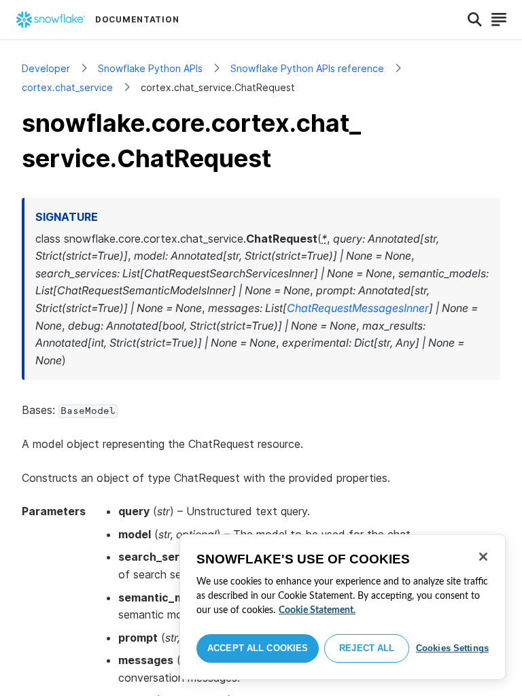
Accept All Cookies (257, 648)
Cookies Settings (452, 648)
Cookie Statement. (317, 610)
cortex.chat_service (67, 87)
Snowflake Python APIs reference (307, 68)
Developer (46, 68)
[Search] (474, 20)
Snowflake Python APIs (150, 68)
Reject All (366, 648)
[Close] (483, 557)
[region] (342, 607)
